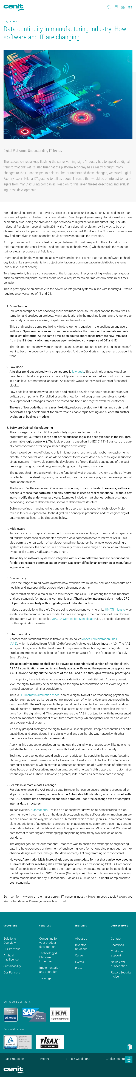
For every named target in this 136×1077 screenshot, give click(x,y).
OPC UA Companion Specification (74, 618)
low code (78, 371)
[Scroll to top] (128, 1069)
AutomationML (40, 810)
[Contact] (116, 7)
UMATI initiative (115, 609)
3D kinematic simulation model (40, 695)
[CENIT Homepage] (14, 7)
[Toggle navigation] (130, 7)
